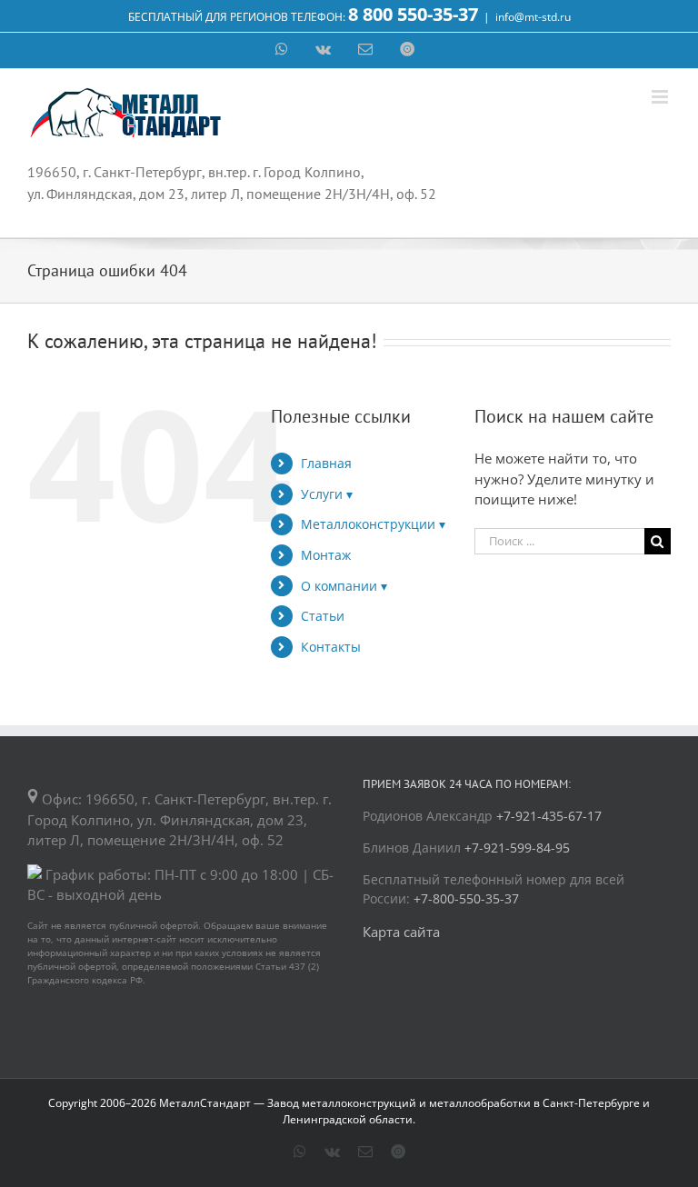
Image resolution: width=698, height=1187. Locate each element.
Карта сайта (401, 932)
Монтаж (326, 555)
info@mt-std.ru (533, 17)
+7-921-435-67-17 (549, 815)
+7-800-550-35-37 (466, 898)
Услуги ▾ (327, 494)
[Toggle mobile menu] (661, 96)
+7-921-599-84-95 (517, 847)
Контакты (331, 646)
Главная (326, 463)
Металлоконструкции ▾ (373, 524)
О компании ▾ (344, 585)
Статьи (322, 615)
